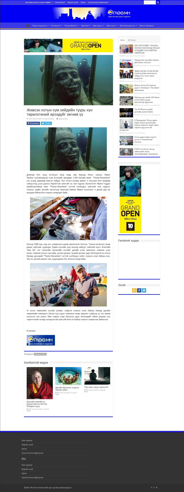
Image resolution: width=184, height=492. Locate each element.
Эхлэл (27, 25)
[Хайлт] (158, 2)
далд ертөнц (40, 354)
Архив (83, 2)
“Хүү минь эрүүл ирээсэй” (96, 387)
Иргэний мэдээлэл (127, 26)
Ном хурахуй (60, 2)
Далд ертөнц (63, 119)
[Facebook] (139, 2)
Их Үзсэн (132, 40)
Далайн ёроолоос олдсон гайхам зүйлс (67, 388)
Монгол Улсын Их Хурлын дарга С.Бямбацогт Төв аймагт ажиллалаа (146, 87)
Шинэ (122, 40)
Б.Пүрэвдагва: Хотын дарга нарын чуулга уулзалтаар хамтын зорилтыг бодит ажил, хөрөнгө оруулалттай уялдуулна (139, 125)
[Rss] (137, 2)
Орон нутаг (110, 26)
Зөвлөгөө (85, 26)
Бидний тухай (72, 2)
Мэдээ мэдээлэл (40, 26)
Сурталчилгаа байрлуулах (98, 2)
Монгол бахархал (146, 26)
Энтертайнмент (70, 26)
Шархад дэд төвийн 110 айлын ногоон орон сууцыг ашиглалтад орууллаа (146, 99)
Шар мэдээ (97, 26)
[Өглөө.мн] (92, 13)
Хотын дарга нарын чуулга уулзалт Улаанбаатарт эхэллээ (145, 139)
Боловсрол (55, 26)
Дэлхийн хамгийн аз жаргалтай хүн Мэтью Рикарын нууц (37, 403)
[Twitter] (142, 2)
